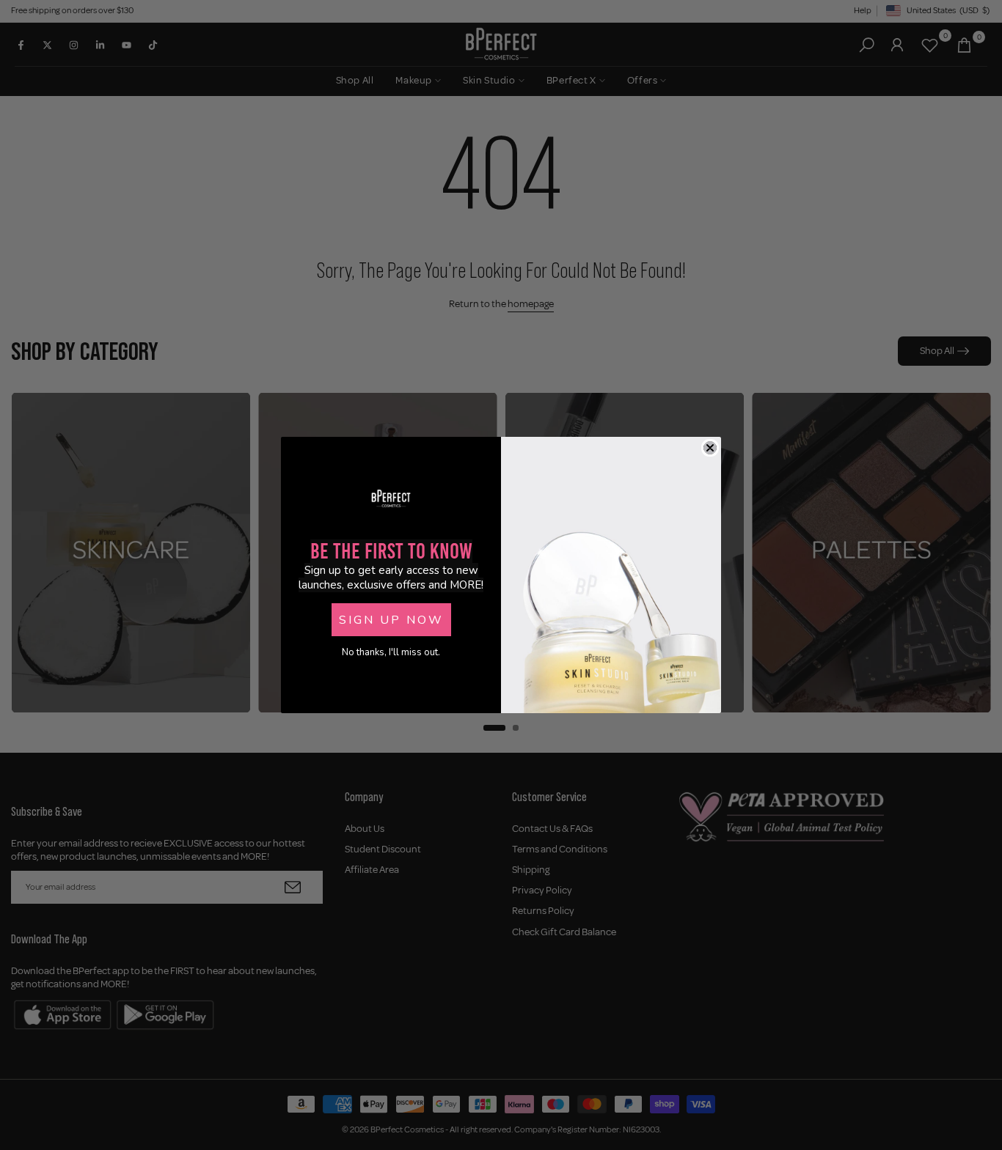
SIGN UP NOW (391, 620)
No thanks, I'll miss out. (391, 652)
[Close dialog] (710, 448)
